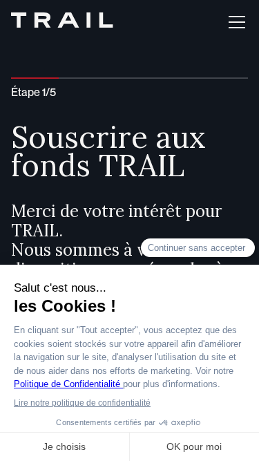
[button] (234, 22)
